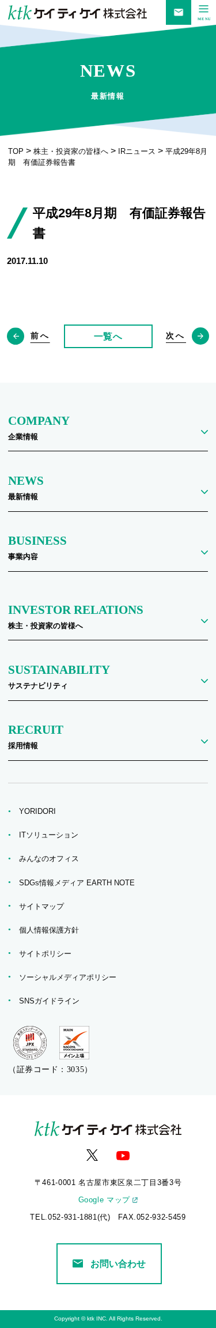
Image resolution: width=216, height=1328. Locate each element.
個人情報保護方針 (52, 930)
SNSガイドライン (52, 1001)
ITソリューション (52, 835)
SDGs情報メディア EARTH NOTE (80, 883)
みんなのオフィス (52, 859)
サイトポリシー (48, 954)
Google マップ (104, 1200)
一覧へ (108, 336)
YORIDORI (41, 812)
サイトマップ (45, 907)
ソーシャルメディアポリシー (71, 978)
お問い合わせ (118, 1264)
